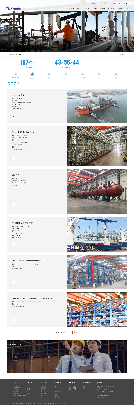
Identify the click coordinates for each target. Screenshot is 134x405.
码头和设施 (87, 383)
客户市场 (13, 54)
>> (78, 332)
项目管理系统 (72, 389)
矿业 (42, 397)
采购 (28, 388)
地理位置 (103, 3)
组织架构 (15, 389)
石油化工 (43, 388)
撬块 (56, 388)
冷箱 (56, 389)
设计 (28, 386)
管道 (56, 393)
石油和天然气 (44, 386)
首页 (85, 3)
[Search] (127, 8)
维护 (28, 393)
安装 (28, 391)
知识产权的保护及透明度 (19, 395)
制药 (42, 395)
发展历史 (15, 391)
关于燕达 (16, 383)
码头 (84, 386)
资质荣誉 (15, 393)
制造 (28, 389)
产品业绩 (58, 383)
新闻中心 (94, 3)
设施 (84, 388)
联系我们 (113, 3)
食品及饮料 (44, 393)
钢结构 (57, 395)
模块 (56, 386)
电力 (42, 389)
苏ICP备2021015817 (60, 403)
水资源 (43, 391)
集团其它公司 (16, 388)
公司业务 (30, 383)
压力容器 (57, 391)
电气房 (57, 397)
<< (68, 332)
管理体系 (72, 383)
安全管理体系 (72, 386)
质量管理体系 (72, 388)
